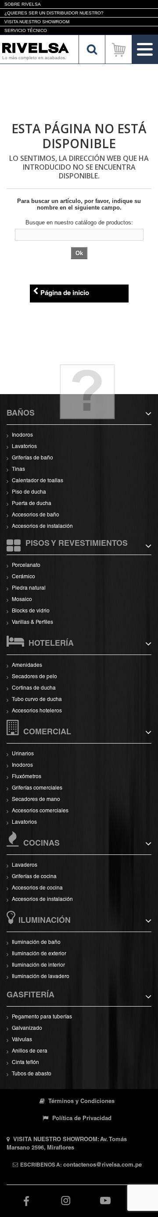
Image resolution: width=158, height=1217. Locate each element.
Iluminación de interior (38, 965)
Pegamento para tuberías (42, 1017)
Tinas (18, 469)
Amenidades (27, 665)
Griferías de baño (32, 458)
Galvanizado (27, 1028)
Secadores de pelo (34, 677)
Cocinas (41, 844)
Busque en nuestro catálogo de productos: (79, 222)
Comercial (47, 733)
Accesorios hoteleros (37, 711)
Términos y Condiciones (81, 1102)
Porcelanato (26, 565)
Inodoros (22, 435)
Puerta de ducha (31, 503)
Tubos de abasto (31, 1074)
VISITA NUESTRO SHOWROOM (36, 21)
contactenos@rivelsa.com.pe (102, 1165)
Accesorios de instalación (42, 526)
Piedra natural (29, 588)
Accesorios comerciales (40, 811)
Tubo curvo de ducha (37, 699)
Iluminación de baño (36, 942)
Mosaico (22, 599)
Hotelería (51, 644)
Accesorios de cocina (37, 888)
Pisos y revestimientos (76, 544)
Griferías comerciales (37, 788)
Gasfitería (30, 996)
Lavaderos (24, 865)
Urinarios (23, 754)
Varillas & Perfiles (32, 622)
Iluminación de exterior (39, 954)
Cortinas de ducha (34, 688)
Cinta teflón (25, 1062)
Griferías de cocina (34, 876)
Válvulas (22, 1040)
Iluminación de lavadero (40, 976)
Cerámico (23, 577)
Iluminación (44, 921)
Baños (21, 414)
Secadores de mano (36, 799)
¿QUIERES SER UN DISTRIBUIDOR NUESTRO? (54, 13)
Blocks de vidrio (31, 611)
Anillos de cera (29, 1051)
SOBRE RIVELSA (22, 4)
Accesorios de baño (35, 515)
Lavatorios (24, 446)
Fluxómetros (26, 776)
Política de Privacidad (80, 1119)
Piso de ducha (29, 492)
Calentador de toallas (37, 481)
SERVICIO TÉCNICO (25, 30)
